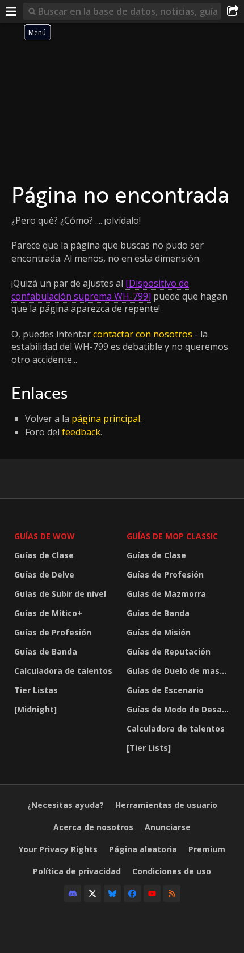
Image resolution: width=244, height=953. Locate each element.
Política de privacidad (77, 871)
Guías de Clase (44, 555)
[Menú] (11, 11)
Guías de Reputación (169, 651)
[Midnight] (35, 709)
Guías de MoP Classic (172, 536)
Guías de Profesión (52, 632)
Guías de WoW (44, 536)
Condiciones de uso (171, 871)
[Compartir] (232, 11)
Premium (206, 849)
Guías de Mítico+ (48, 613)
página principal (105, 418)
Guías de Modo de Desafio (180, 709)
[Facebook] (132, 893)
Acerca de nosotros (93, 827)
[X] (92, 893)
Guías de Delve (44, 574)
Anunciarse (168, 827)
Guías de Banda (45, 651)
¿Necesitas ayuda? (65, 805)
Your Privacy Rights (58, 849)
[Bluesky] (112, 893)
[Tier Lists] (149, 747)
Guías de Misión (159, 632)
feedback (81, 432)
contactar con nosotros (142, 334)
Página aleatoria (143, 849)
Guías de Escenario (165, 690)
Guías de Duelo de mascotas (180, 670)
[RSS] (171, 893)
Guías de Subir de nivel (60, 593)
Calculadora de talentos (63, 670)
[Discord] (72, 893)
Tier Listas (36, 690)
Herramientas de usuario (166, 805)
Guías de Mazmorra (166, 593)
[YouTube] (152, 893)
